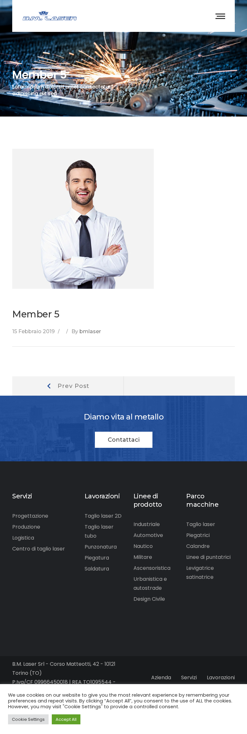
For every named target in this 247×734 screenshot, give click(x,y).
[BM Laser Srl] (49, 15)
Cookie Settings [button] (28, 719)
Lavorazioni (221, 677)
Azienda (161, 677)
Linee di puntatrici (208, 557)
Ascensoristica (151, 568)
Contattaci (124, 439)
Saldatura (97, 568)
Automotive (148, 535)
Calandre (198, 546)
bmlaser (90, 331)
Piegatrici (198, 535)
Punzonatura (101, 546)
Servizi (189, 677)
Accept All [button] (66, 719)
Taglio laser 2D (103, 516)
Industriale (146, 524)
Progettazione (30, 516)
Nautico (143, 546)
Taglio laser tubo (99, 531)
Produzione (26, 527)
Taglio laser (200, 524)
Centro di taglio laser (38, 548)
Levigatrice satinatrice (200, 572)
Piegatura (97, 557)
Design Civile (149, 599)
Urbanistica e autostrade (150, 583)
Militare (142, 557)
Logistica (23, 537)
